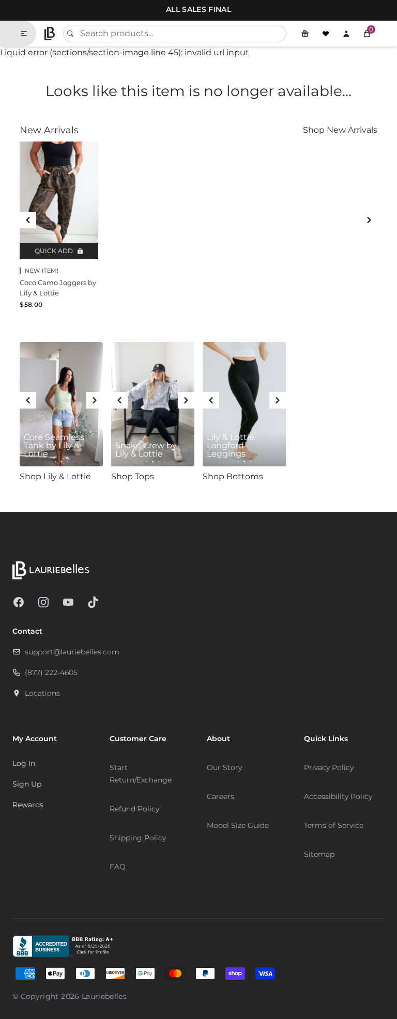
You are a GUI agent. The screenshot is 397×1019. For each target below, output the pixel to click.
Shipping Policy (138, 837)
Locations (42, 693)
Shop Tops (132, 476)
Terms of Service (333, 825)
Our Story (224, 767)
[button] (367, 33)
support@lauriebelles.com (72, 651)
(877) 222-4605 (51, 672)
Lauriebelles (104, 996)
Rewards (27, 804)
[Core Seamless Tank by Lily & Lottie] (61, 404)
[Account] (346, 33)
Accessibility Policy (338, 796)
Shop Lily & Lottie (55, 476)
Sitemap (319, 854)
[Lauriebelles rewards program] (305, 33)
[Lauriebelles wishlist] (325, 33)
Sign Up (26, 784)
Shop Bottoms (233, 476)
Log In (23, 763)
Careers (220, 796)
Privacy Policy (329, 767)
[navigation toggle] (28, 33)
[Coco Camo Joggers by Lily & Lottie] (59, 200)
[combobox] (174, 33)
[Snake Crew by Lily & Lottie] (152, 404)
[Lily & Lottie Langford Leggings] (244, 404)
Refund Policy (134, 808)
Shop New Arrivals (340, 130)
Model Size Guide (238, 825)
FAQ (118, 866)
